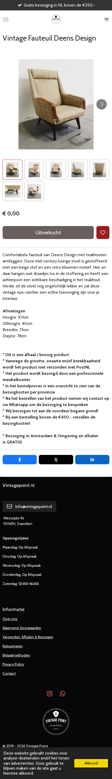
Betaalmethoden (16, 655)
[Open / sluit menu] (5, 19)
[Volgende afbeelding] (101, 104)
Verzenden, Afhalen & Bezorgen (28, 637)
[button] (12, 169)
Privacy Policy (13, 664)
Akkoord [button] (91, 763)
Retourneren (13, 646)
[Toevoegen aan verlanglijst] (102, 232)
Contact (9, 673)
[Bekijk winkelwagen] (106, 19)
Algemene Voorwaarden (22, 628)
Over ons (10, 618)
